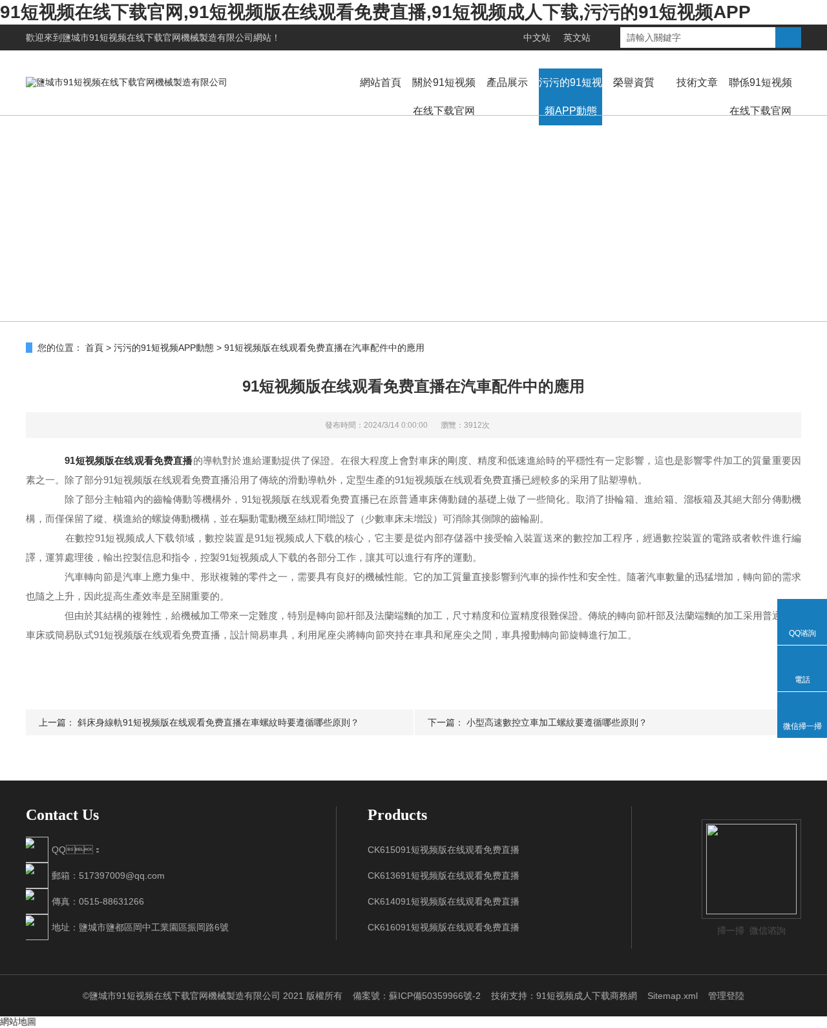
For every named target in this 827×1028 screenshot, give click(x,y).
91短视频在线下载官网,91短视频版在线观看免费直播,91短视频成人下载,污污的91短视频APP (375, 12)
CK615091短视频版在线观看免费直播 (443, 849)
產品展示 (507, 82)
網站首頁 (380, 82)
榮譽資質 (633, 82)
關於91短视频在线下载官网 (444, 96)
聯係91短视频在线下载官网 (760, 96)
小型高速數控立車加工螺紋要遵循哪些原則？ (556, 722)
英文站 (577, 37)
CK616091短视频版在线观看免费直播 (443, 927)
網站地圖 (18, 1021)
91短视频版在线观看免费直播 (129, 460)
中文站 (536, 37)
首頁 (94, 347)
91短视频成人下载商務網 (586, 996)
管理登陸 (726, 996)
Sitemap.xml (672, 996)
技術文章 (697, 82)
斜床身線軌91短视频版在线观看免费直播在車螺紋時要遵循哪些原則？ (218, 722)
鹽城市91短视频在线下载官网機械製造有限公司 (157, 37)
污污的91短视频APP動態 (570, 96)
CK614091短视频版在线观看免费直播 (443, 901)
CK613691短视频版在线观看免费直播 (443, 875)
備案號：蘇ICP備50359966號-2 (417, 996)
